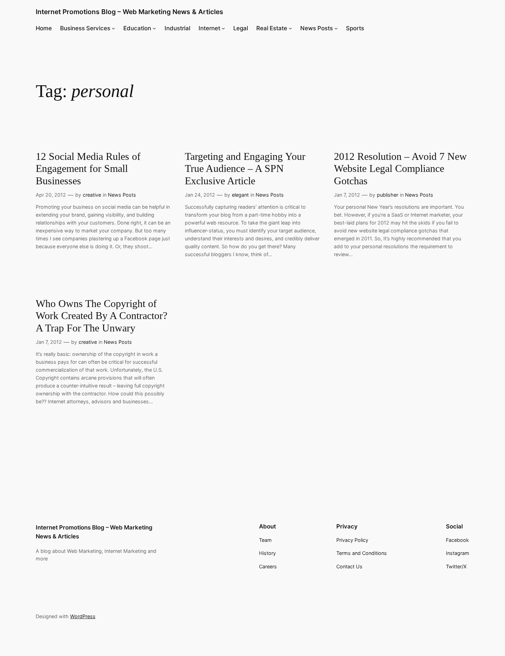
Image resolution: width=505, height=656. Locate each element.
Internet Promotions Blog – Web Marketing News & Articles (129, 12)
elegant (240, 195)
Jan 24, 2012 (200, 195)
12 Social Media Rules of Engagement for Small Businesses (88, 168)
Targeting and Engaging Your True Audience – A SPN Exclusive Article (245, 168)
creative (92, 195)
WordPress (83, 616)
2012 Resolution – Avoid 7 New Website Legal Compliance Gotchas (400, 168)
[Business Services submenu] (113, 28)
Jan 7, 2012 (347, 195)
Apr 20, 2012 (51, 195)
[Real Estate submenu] (290, 28)
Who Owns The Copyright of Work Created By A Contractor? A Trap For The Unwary (101, 316)
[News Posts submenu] (336, 28)
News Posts (122, 195)
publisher (387, 195)
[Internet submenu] (223, 28)
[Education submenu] (154, 28)
